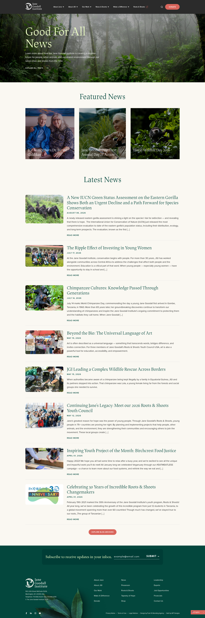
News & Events (101, 7)
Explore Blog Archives (103, 532)
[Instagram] (35, 613)
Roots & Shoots (139, 7)
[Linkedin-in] (31, 613)
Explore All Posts (34, 68)
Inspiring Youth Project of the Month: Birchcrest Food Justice (121, 450)
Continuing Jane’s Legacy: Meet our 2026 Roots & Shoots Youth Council (118, 407)
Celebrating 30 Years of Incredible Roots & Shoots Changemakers (111, 489)
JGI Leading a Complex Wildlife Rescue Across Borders (116, 369)
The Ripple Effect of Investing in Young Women (110, 247)
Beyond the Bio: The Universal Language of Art (109, 333)
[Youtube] (40, 613)
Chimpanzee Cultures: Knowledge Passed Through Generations (112, 290)
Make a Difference (120, 7)
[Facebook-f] (26, 613)
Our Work (85, 7)
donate (172, 7)
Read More (73, 235)
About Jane (57, 7)
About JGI (72, 7)
